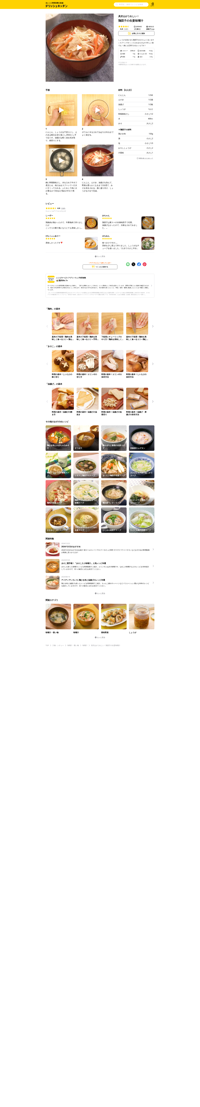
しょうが (122, 109)
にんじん (122, 95)
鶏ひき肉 (122, 134)
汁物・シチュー (58, 645)
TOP (47, 645)
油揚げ (121, 104)
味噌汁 (85, 645)
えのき (121, 100)
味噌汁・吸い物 (73, 645)
